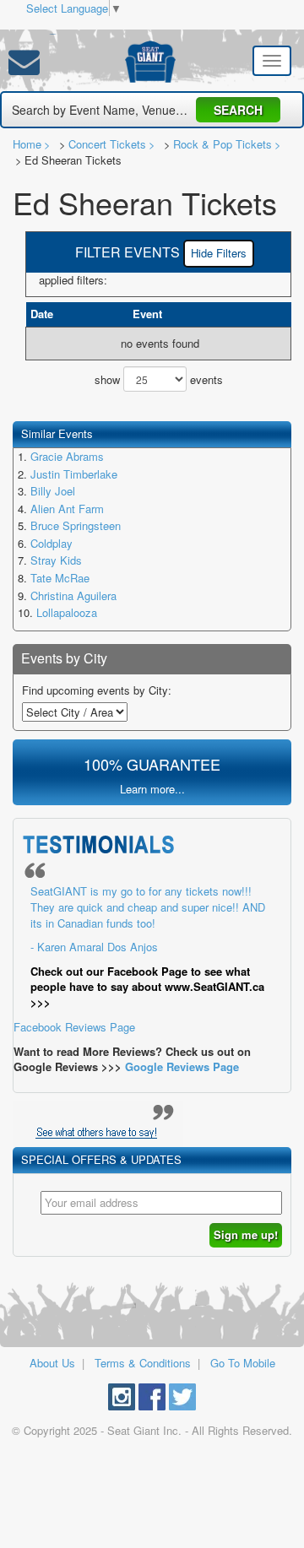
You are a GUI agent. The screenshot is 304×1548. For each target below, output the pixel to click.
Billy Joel (52, 491)
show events (159, 379)
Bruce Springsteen (75, 525)
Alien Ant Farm (67, 509)
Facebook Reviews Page (139, 959)
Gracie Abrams (67, 456)
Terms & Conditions (143, 1363)
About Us (52, 1363)
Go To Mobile (242, 1363)
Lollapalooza (66, 612)
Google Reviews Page (182, 1066)
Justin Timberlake (73, 474)
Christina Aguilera (73, 595)
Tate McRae (60, 578)
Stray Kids (56, 560)
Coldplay (51, 543)
